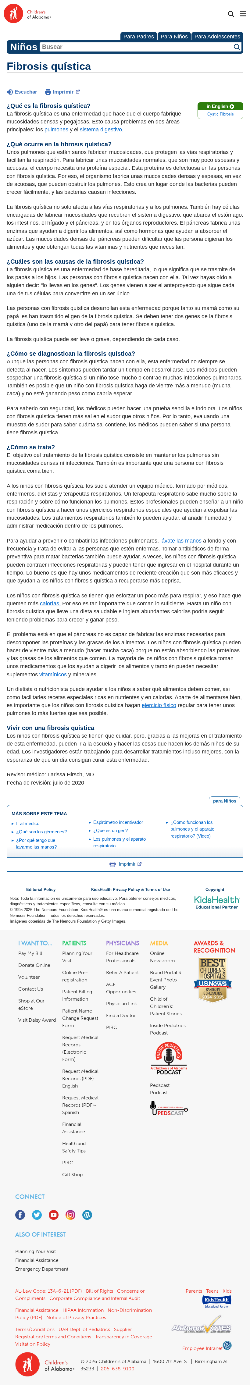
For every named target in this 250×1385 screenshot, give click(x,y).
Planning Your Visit (35, 1251)
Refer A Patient (122, 972)
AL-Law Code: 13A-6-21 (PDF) (48, 1291)
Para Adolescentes (217, 37)
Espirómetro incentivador (118, 822)
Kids (227, 1291)
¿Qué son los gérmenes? (41, 831)
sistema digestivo (101, 129)
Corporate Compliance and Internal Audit (94, 1298)
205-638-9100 (117, 1369)
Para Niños (174, 37)
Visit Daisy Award (37, 1020)
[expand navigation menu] (243, 14)
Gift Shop (72, 1174)
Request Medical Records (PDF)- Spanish (80, 1105)
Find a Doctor (121, 1015)
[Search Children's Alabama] (231, 14)
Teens (212, 1291)
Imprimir (63, 92)
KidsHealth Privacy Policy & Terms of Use (130, 890)
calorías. (50, 603)
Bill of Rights (99, 1291)
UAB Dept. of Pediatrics (84, 1329)
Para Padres (138, 37)
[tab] (224, 801)
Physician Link (121, 1003)
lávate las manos (181, 541)
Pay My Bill (30, 953)
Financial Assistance (37, 1260)
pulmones (56, 129)
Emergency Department (41, 1269)
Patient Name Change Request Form (80, 1018)
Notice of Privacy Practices (76, 1317)
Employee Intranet (202, 1348)
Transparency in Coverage (123, 1337)
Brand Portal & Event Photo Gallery (166, 980)
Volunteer (29, 977)
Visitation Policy (32, 1344)
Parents (194, 1291)
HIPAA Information (83, 1310)
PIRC (67, 1163)
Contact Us (30, 989)
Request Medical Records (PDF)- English (80, 1078)
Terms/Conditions (35, 1329)
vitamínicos (53, 674)
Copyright (214, 890)
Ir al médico (27, 823)
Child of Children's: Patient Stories (166, 1006)
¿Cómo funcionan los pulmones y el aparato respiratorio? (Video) (192, 829)
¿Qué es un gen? (110, 830)
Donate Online (34, 965)
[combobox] (136, 47)
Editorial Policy (40, 890)
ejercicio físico (159, 705)
